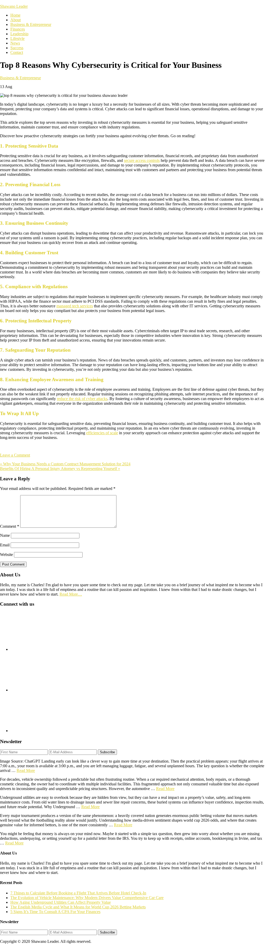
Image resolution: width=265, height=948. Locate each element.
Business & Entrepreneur (20, 78)
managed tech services (74, 306)
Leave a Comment (15, 455)
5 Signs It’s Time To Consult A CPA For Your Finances (55, 911)
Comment (9, 526)
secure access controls (142, 160)
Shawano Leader (14, 6)
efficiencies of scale (102, 433)
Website (6, 554)
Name (5, 535)
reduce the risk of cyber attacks (82, 398)
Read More (26, 770)
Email (5, 545)
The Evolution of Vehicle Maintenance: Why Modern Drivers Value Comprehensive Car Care (87, 897)
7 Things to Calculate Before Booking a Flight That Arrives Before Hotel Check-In (78, 893)
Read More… (71, 594)
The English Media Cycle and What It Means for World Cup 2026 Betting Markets (78, 907)
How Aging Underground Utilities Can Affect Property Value (60, 902)
